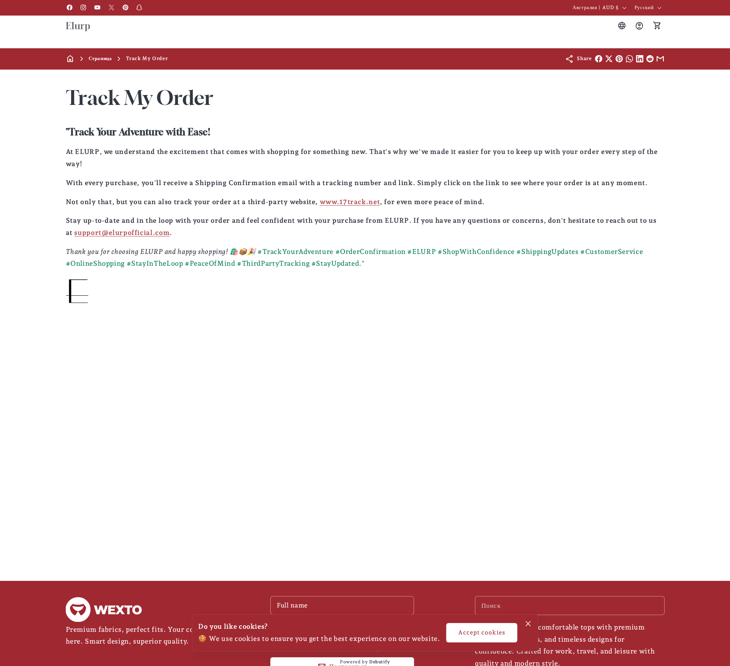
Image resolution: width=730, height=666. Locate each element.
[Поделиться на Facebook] (598, 58)
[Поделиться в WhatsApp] (629, 58)
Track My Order (147, 58)
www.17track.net (350, 202)
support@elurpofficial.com (122, 232)
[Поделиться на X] (609, 58)
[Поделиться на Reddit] (650, 58)
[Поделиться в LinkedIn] (639, 58)
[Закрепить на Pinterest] (619, 58)
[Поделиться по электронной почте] (660, 58)
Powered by (365, 661)
